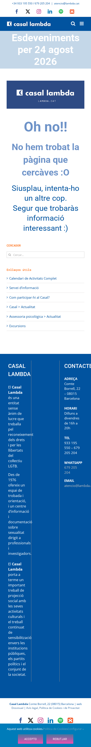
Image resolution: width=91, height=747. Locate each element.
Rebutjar (60, 739)
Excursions (17, 326)
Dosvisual (17, 708)
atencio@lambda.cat (66, 3)
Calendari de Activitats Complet (33, 278)
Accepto (30, 739)
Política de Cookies (55, 729)
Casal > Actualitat (22, 307)
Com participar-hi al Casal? (29, 297)
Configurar (75, 729)
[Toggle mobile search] (73, 23)
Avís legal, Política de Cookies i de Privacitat (53, 708)
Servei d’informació (24, 288)
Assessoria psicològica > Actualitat (35, 316)
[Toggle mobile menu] (82, 23)
